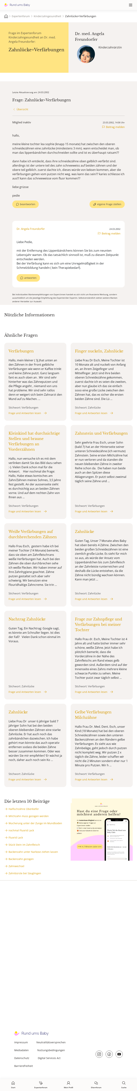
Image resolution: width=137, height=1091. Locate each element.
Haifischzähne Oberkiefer (24, 809)
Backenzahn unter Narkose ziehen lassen (33, 851)
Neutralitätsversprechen (51, 1042)
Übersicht (22, 109)
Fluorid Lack (16, 837)
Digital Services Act (49, 1058)
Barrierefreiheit (23, 1066)
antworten (30, 277)
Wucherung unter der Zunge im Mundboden (35, 823)
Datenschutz (21, 1058)
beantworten (27, 204)
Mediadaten (21, 1050)
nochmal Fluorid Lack (21, 830)
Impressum (21, 1042)
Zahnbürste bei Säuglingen (25, 873)
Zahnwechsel (16, 866)
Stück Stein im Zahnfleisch (24, 844)
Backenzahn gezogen (21, 859)
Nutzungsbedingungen (51, 1050)
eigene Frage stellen (109, 204)
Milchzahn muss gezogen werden (29, 816)
